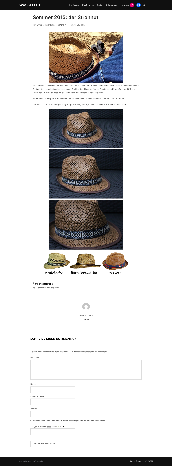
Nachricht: (34, 357)
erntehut (50, 25)
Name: (33, 384)
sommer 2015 (62, 25)
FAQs (99, 5)
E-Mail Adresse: (37, 396)
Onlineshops (111, 5)
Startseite (74, 5)
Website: (34, 408)
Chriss (39, 25)
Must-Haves (88, 5)
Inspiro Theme (135, 461)
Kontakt (125, 5)
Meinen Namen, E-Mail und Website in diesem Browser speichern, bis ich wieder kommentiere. (69, 421)
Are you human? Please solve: (43, 427)
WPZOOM (149, 461)
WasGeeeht (30, 5)
